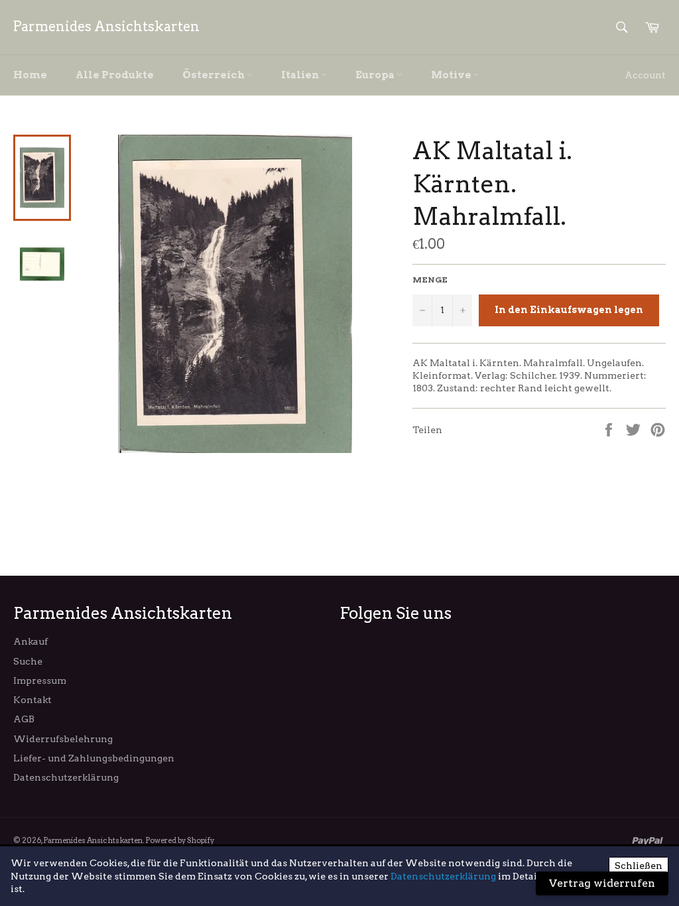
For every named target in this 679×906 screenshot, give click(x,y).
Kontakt (32, 699)
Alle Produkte (115, 75)
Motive (452, 75)
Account (645, 75)
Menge (430, 280)
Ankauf (30, 641)
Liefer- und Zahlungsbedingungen (93, 758)
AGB (23, 719)
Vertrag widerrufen (602, 883)
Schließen (638, 865)
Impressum (39, 680)
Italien (301, 75)
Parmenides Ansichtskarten (106, 26)
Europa (376, 75)
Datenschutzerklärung (66, 777)
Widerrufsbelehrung (63, 739)
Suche (27, 661)
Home (30, 75)
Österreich (214, 75)
